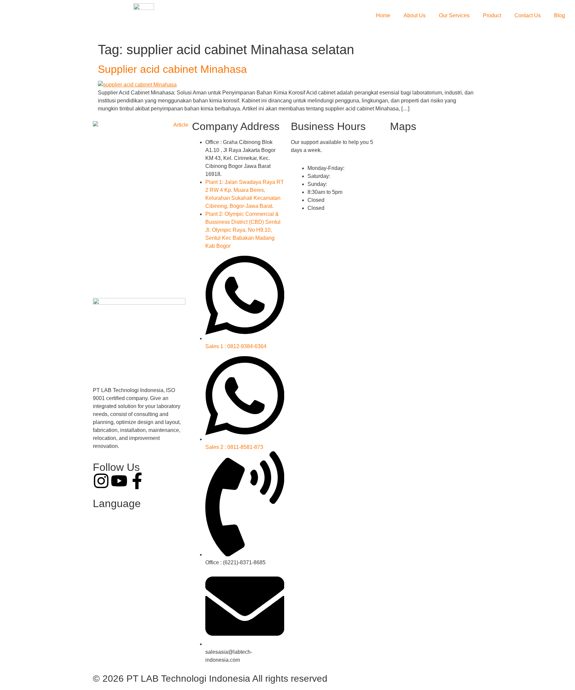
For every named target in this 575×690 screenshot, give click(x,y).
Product (492, 15)
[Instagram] (101, 481)
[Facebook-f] (137, 481)
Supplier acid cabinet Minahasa (172, 69)
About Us (415, 15)
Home (383, 15)
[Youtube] (119, 481)
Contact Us (527, 15)
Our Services (454, 15)
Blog (559, 15)
